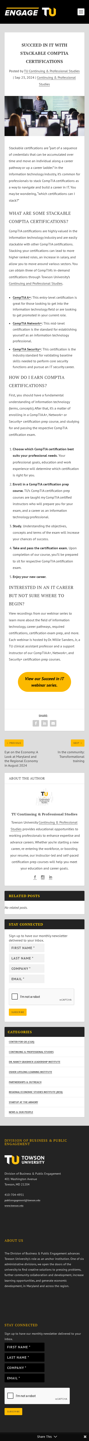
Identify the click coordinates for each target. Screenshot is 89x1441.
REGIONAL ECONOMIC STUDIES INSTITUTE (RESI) (36, 1092)
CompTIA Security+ (27, 349)
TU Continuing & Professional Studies (52, 71)
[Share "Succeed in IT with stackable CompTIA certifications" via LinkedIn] (44, 723)
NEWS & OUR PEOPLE (21, 1112)
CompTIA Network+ (27, 323)
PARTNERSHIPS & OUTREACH (25, 1082)
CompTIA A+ (22, 297)
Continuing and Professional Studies (35, 283)
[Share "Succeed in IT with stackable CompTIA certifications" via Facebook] (36, 723)
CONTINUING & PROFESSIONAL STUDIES (31, 1051)
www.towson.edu (14, 1205)
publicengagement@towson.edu (22, 1200)
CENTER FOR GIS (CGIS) (21, 1041)
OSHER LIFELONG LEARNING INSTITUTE (30, 1072)
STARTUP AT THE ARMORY (23, 1102)
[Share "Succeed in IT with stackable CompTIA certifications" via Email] (53, 723)
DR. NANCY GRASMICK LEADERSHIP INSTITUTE (34, 1061)
